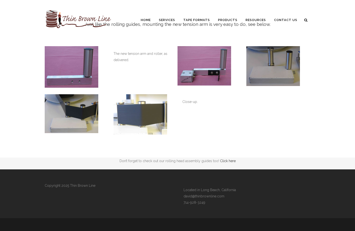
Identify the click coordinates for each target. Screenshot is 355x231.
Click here (228, 161)
